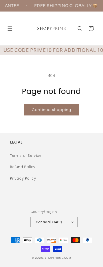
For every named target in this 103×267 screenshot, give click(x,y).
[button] (10, 28)
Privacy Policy (23, 178)
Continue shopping (51, 109)
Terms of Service (26, 155)
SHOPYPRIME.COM (58, 258)
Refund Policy (23, 166)
